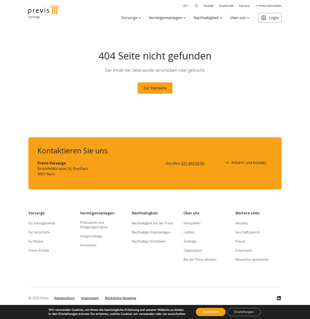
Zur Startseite (155, 88)
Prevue (240, 241)
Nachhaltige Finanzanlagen (151, 232)
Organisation (193, 250)
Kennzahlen (192, 223)
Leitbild (189, 232)
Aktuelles (241, 223)
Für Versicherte (39, 232)
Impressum (90, 298)
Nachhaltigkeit (206, 17)
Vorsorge (129, 17)
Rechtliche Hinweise (120, 298)
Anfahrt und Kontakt (248, 162)
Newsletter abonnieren (252, 259)
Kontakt (209, 6)
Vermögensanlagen (165, 17)
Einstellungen (244, 312)
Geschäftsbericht (247, 232)
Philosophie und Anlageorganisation (94, 224)
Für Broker (36, 241)
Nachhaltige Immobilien (149, 241)
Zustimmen (211, 312)
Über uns (238, 17)
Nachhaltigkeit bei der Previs (152, 223)
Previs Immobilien (270, 6)
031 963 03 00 (192, 163)
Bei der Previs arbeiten (200, 259)
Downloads (226, 6)
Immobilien (88, 245)
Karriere (244, 6)
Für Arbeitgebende (41, 223)
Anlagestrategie (91, 236)
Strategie (190, 241)
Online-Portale (38, 250)
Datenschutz (64, 298)
